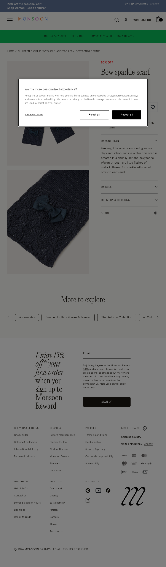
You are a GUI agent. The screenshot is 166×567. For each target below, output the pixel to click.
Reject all (94, 115)
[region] (83, 103)
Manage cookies (34, 114)
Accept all (127, 115)
